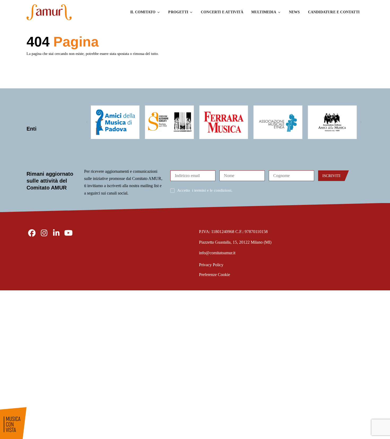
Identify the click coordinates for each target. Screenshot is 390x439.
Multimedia (263, 12)
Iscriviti (331, 176)
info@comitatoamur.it (217, 253)
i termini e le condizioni (211, 190)
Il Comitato (142, 12)
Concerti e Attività (222, 12)
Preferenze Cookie (214, 274)
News (294, 12)
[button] (87, 122)
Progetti (178, 12)
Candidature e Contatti (333, 12)
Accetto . (204, 190)
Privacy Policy (211, 264)
